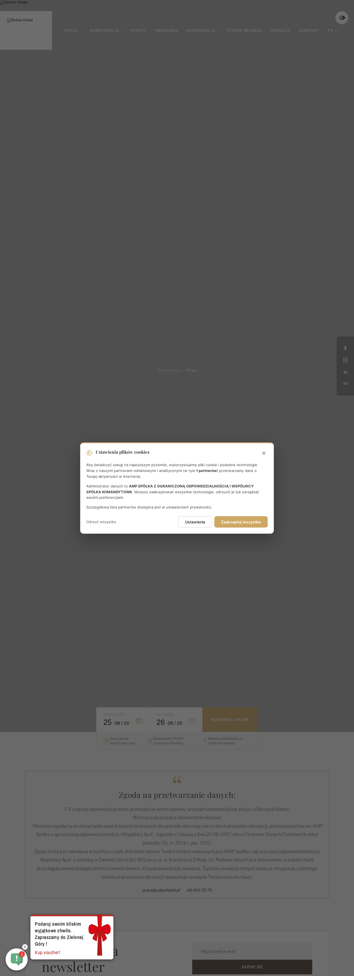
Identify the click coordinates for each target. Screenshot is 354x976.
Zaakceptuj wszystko (241, 522)
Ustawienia (195, 522)
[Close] (264, 453)
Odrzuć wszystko (101, 522)
